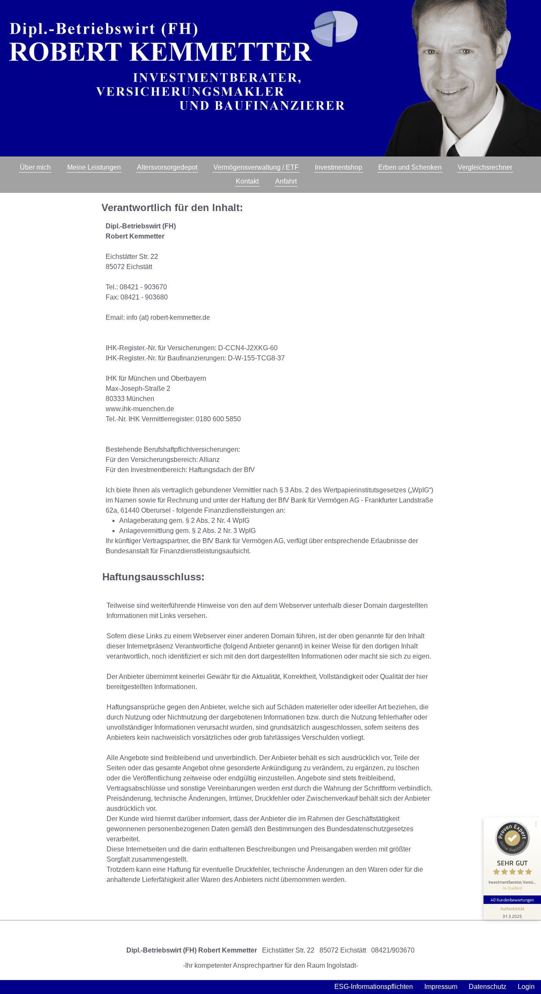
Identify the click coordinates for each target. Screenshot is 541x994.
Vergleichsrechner (485, 167)
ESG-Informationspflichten (373, 986)
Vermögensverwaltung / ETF (256, 167)
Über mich (35, 167)
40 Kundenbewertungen (512, 900)
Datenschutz (487, 986)
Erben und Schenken (410, 167)
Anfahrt (286, 181)
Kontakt (247, 181)
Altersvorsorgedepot (167, 167)
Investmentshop (338, 167)
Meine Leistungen (94, 167)
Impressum (440, 986)
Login (526, 986)
